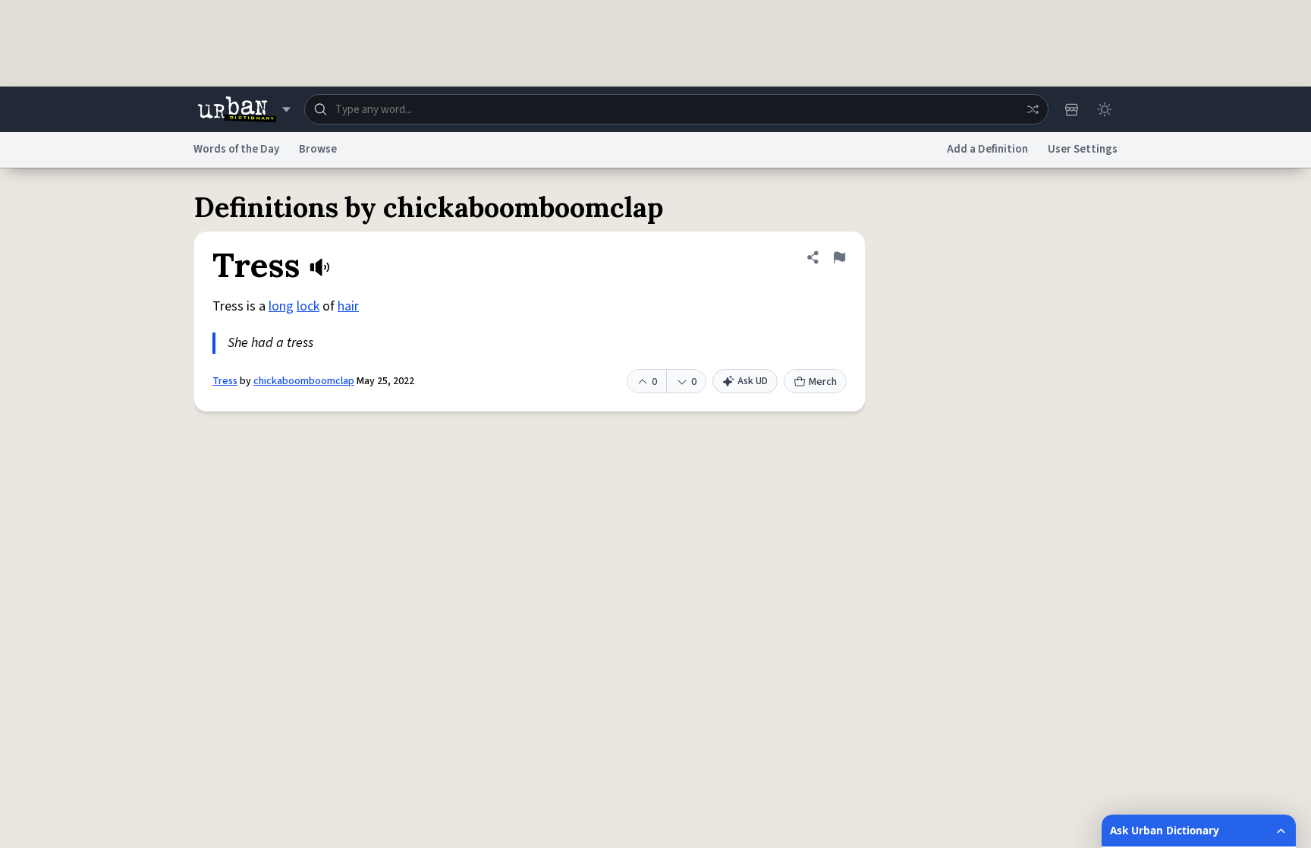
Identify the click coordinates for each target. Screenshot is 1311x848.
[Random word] (1032, 109)
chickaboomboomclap (303, 381)
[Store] (1071, 109)
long (281, 306)
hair (348, 306)
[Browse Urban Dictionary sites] (244, 109)
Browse (318, 149)
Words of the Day (236, 149)
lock (308, 306)
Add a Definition (987, 149)
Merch (823, 381)
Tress (224, 381)
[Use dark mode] (1104, 109)
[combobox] (676, 109)
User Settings (1083, 149)
